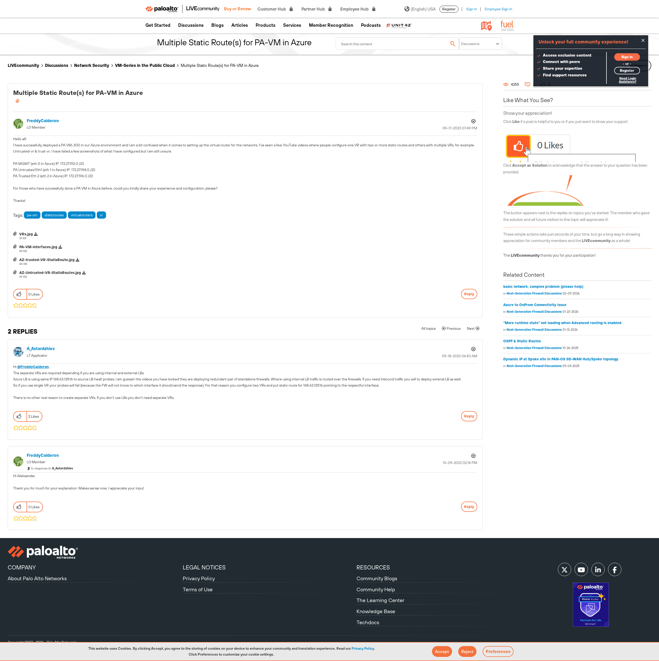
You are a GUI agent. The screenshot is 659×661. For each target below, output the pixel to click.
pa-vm (32, 215)
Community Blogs (377, 578)
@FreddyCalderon (33, 367)
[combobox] (397, 44)
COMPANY (22, 567)
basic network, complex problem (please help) (543, 286)
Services (292, 25)
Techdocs (368, 622)
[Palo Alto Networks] (94, 552)
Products (265, 25)
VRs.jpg (26, 234)
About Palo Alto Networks (37, 578)
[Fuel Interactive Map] (486, 25)
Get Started (157, 25)
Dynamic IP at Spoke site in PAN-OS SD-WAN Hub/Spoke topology (560, 359)
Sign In (471, 9)
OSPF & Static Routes (522, 341)
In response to (52, 468)
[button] (442, 651)
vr (101, 215)
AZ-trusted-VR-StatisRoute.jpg (46, 260)
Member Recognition (331, 25)
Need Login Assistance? (627, 80)
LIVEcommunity (23, 65)
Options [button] (473, 121)
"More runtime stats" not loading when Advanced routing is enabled (562, 323)
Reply (469, 294)
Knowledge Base (376, 611)
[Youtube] (581, 569)
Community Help (376, 589)
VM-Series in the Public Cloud (145, 65)
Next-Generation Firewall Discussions (534, 293)
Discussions (191, 25)
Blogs (217, 25)
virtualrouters (81, 215)
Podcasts (371, 25)
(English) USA (423, 9)
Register (449, 9)
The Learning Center (380, 600)
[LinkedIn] (598, 569)
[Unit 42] (399, 25)
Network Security (91, 65)
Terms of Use (198, 589)
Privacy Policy (363, 648)
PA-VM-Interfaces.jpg (38, 247)
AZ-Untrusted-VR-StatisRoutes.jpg (50, 273)
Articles (239, 25)
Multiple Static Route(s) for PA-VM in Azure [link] (220, 65)
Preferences (498, 651)
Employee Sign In (498, 9)
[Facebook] (614, 569)
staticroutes (54, 215)
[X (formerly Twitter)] (564, 569)
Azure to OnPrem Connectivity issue (534, 305)
